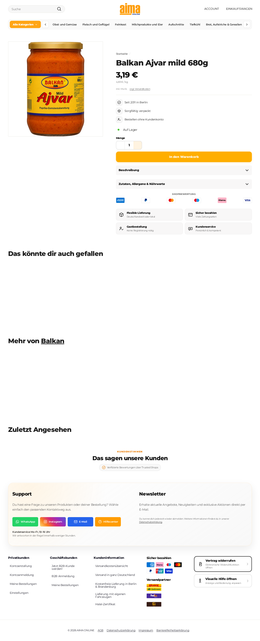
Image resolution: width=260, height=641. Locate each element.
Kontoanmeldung (22, 575)
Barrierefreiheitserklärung (172, 630)
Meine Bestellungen (23, 584)
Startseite (122, 53)
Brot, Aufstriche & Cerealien (224, 24)
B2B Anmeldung (63, 576)
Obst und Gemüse (65, 24)
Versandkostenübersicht (111, 566)
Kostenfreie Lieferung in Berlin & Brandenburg (115, 585)
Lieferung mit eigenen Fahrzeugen (110, 595)
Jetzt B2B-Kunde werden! (63, 567)
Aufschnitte (176, 24)
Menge (120, 138)
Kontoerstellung (21, 566)
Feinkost (120, 24)
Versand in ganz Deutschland (115, 575)
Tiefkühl (195, 24)
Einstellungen (19, 593)
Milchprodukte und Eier (147, 24)
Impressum (146, 630)
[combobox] (36, 9)
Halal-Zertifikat (105, 604)
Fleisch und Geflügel (95, 24)
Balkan (52, 341)
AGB (100, 630)
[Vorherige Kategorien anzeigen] (45, 24)
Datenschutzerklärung (150, 522)
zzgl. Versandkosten (140, 88)
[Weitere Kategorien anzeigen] (246, 24)
